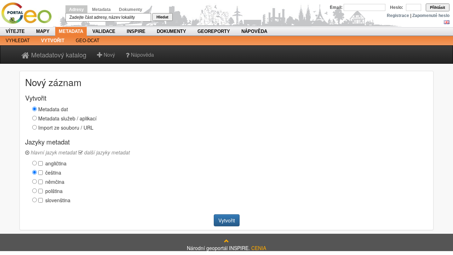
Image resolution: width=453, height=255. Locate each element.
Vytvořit (52, 40)
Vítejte (15, 31)
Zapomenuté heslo (430, 15)
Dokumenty (130, 9)
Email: (336, 7)
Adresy (76, 9)
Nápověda (254, 31)
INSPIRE (136, 31)
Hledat (162, 17)
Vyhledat (18, 40)
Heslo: (396, 7)
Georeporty (213, 31)
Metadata (101, 9)
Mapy (43, 31)
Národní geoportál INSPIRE (29, 13)
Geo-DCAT (87, 40)
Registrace (398, 15)
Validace (103, 31)
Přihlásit (437, 7)
